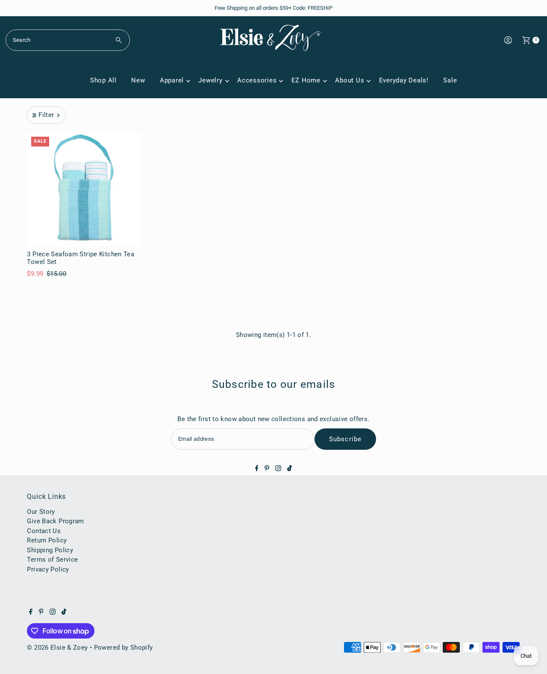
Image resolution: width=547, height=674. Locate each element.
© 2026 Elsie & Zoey (57, 647)
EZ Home (306, 80)
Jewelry (210, 80)
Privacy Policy (48, 569)
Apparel (172, 80)
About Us (349, 80)
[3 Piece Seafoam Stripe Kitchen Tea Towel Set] (84, 189)
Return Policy (47, 540)
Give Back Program (55, 521)
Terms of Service (52, 559)
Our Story (41, 512)
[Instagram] (278, 469)
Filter (46, 115)
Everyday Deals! (404, 80)
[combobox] (68, 40)
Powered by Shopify (123, 647)
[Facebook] (257, 469)
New (138, 80)
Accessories (256, 80)
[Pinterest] (267, 469)
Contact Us (44, 531)
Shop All (103, 80)
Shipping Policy (50, 550)
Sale (450, 80)
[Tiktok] (289, 469)
